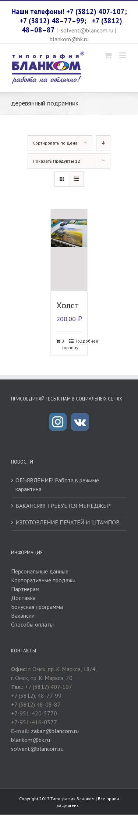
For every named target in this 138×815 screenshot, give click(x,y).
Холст (67, 305)
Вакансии (23, 615)
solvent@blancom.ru (37, 748)
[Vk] (80, 422)
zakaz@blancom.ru (55, 731)
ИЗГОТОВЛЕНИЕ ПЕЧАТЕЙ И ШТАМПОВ (67, 522)
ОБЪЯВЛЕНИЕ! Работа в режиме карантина (57, 484)
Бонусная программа (37, 606)
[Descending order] (103, 142)
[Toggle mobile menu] (123, 55)
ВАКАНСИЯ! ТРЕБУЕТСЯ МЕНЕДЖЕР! (63, 505)
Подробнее (78, 341)
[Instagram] (58, 422)
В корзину (65, 344)
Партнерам (25, 589)
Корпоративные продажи (43, 580)
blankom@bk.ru (30, 739)
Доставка (23, 597)
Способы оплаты (32, 624)
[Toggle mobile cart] (108, 55)
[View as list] (76, 179)
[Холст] (69, 250)
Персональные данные (39, 571)
